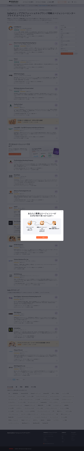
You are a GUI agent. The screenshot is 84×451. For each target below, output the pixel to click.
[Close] (62, 211)
